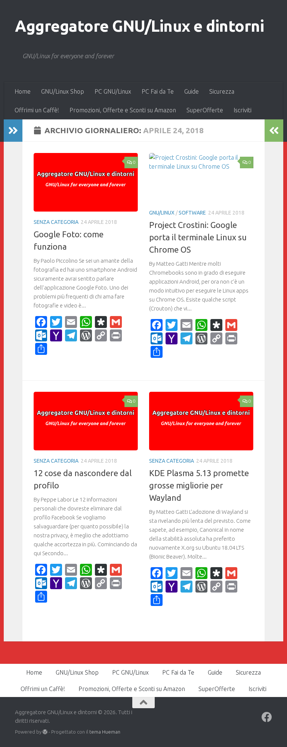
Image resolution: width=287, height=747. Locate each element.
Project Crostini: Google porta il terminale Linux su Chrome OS (198, 237)
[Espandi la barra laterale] (13, 130)
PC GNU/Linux (113, 91)
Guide (191, 91)
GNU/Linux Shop (62, 91)
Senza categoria (56, 222)
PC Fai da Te (158, 91)
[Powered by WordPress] (45, 731)
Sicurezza (221, 91)
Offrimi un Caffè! (37, 110)
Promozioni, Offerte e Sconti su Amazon (123, 110)
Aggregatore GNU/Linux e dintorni (139, 26)
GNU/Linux (162, 213)
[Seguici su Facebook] (267, 717)
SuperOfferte (204, 110)
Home (23, 91)
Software (192, 213)
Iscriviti (242, 110)
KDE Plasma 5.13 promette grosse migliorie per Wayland (199, 485)
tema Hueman (104, 731)
